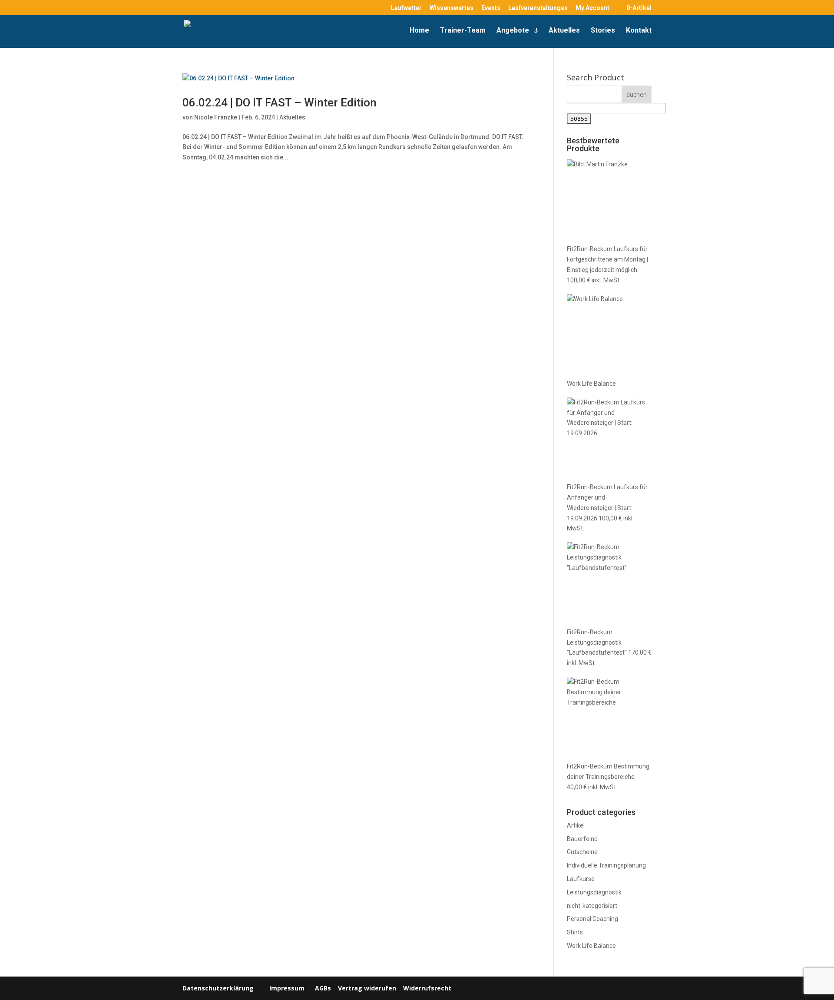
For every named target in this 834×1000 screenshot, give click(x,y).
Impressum (286, 988)
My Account (592, 8)
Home (419, 30)
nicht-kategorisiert (592, 905)
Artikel (576, 825)
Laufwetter (406, 8)
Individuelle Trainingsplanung (606, 865)
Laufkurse (581, 878)
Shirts (575, 932)
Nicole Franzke (215, 117)
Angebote (512, 30)
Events (490, 8)
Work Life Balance (591, 945)
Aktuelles (564, 30)
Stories (603, 30)
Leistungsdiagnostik (594, 892)
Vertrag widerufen (367, 988)
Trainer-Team (463, 30)
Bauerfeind (582, 838)
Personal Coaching (592, 918)
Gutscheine (582, 851)
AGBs (323, 988)
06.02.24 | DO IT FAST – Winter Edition (279, 102)
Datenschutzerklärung (218, 988)
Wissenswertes (451, 8)
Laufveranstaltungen (538, 8)
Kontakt (639, 30)
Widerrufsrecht (426, 988)
